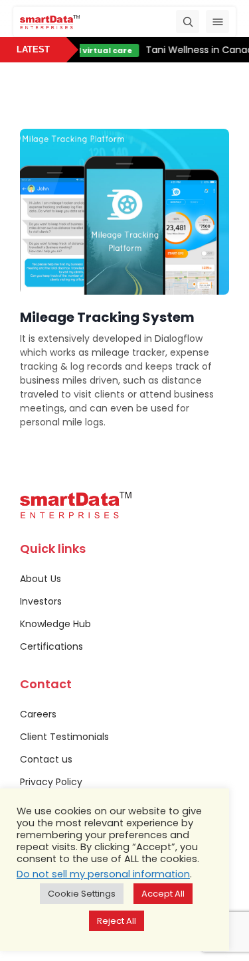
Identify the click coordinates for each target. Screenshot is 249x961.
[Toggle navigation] (217, 21)
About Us (40, 578)
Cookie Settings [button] (82, 893)
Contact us (46, 759)
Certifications (51, 646)
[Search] (187, 21)
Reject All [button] (116, 921)
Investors (41, 601)
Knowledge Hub (55, 623)
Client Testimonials (64, 736)
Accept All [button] (163, 893)
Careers (38, 714)
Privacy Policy (51, 781)
